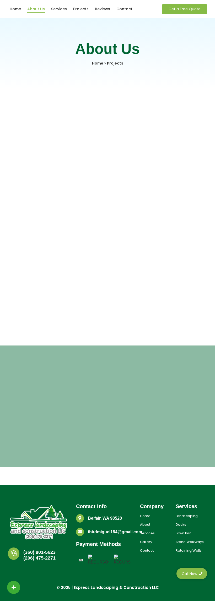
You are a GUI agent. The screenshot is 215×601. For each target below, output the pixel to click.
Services (59, 9)
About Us (36, 9)
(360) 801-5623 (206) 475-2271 (39, 555)
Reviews (102, 9)
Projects (81, 9)
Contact (124, 9)
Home (15, 9)
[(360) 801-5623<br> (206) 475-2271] (13, 553)
